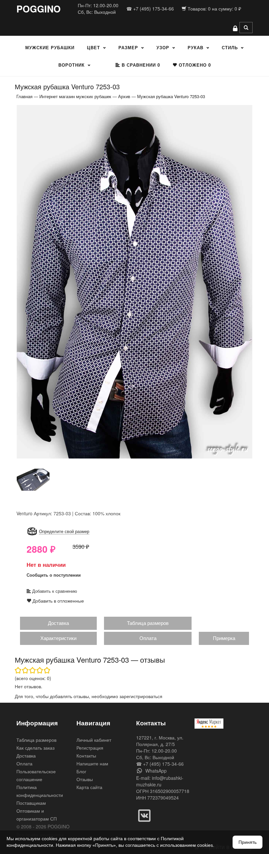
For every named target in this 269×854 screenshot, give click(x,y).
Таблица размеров (148, 622)
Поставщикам (31, 803)
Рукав (195, 47)
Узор (162, 47)
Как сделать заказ (35, 747)
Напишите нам (92, 763)
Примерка (224, 637)
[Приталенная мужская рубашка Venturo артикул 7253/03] (134, 281)
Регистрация (89, 747)
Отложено (194, 65)
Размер (128, 47)
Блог (81, 771)
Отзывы (84, 779)
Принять (247, 842)
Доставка (58, 622)
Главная (24, 96)
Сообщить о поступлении (54, 575)
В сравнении (140, 65)
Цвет (93, 47)
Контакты (86, 755)
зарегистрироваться (140, 696)
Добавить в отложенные (57, 600)
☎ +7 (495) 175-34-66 (150, 8)
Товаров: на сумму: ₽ (213, 8)
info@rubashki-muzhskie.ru (159, 781)
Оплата (147, 637)
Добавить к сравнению (54, 591)
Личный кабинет (93, 740)
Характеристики (58, 637)
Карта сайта (89, 787)
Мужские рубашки (49, 47)
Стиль (230, 47)
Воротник (71, 65)
